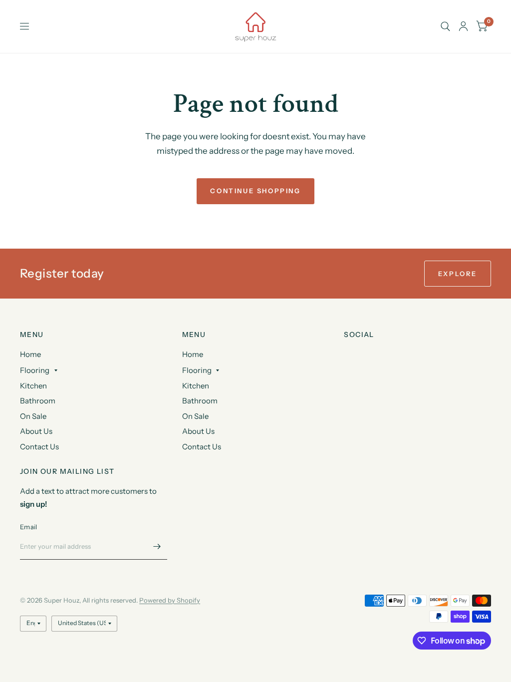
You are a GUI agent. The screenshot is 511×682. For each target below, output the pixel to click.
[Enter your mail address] (157, 547)
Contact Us (39, 446)
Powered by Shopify (169, 600)
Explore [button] (457, 274)
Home (30, 354)
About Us (36, 431)
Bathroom (37, 400)
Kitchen (33, 385)
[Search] (445, 26)
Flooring (34, 370)
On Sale (33, 416)
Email (28, 527)
